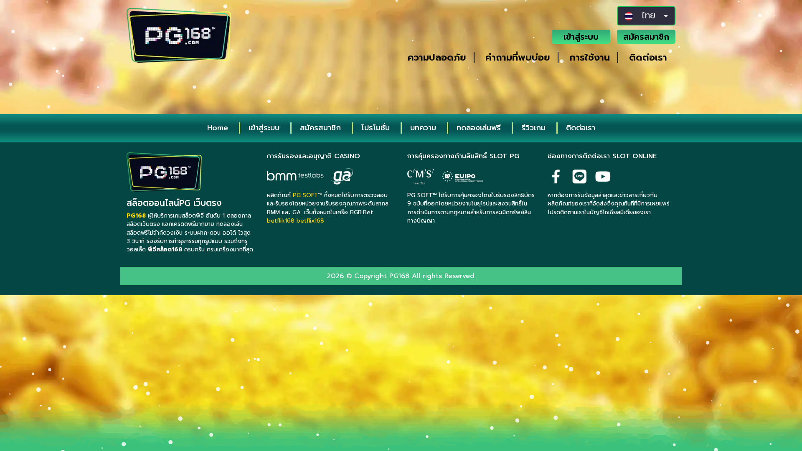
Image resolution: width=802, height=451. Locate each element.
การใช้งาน (589, 57)
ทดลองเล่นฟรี (479, 127)
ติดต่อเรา (648, 57)
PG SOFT (305, 195)
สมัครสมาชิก (646, 36)
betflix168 (310, 220)
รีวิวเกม (533, 127)
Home (217, 127)
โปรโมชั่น (375, 127)
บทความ (423, 127)
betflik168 (280, 220)
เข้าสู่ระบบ (581, 36)
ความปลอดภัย (437, 57)
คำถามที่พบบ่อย (517, 57)
